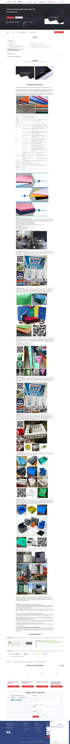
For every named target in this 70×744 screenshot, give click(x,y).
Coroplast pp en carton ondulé (17, 661)
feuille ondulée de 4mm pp (29, 661)
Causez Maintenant (10, 17)
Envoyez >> (49, 736)
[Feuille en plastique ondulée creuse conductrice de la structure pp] (54, 17)
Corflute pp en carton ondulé (40, 661)
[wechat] (17, 700)
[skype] (20, 700)
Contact (25, 730)
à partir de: (35, 706)
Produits (11, 5)
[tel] (23, 700)
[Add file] (51, 742)
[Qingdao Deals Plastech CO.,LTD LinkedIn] (9, 732)
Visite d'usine (25, 726)
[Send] (67, 742)
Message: (34, 695)
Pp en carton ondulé (16, 5)
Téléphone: (35, 711)
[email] (12, 700)
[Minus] (67, 721)
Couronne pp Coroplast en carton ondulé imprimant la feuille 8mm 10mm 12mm (56, 683)
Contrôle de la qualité (26, 728)
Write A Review (29, 643)
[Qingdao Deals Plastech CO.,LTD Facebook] (7, 732)
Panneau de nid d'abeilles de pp (38, 725)
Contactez (36, 716)
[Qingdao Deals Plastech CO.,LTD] (9, 1)
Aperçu (7, 5)
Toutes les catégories (38, 731)
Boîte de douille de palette (38, 727)
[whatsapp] (15, 700)
